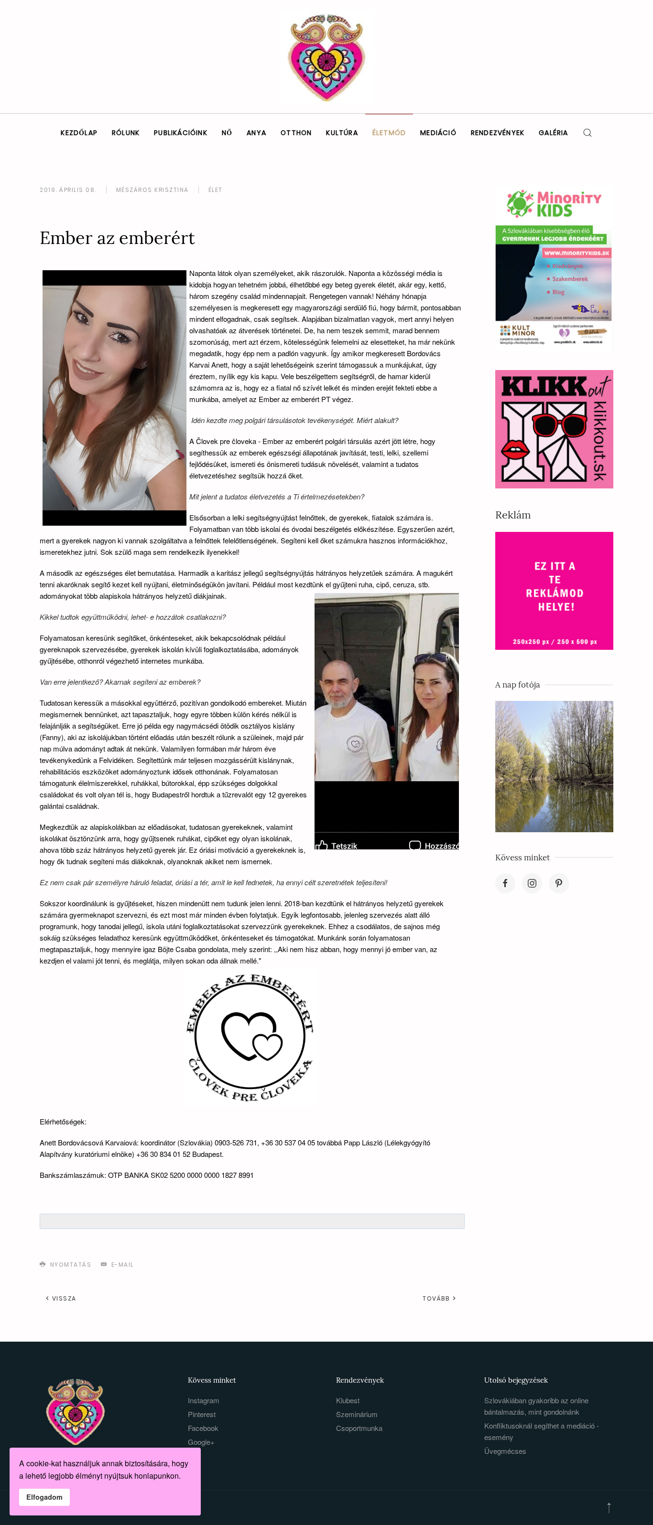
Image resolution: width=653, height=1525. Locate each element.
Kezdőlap (79, 133)
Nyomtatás (69, 1264)
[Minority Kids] (554, 267)
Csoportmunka (359, 1428)
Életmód (389, 133)
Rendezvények (497, 133)
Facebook (203, 1428)
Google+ (201, 1442)
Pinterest (202, 1414)
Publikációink (180, 133)
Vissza (63, 1298)
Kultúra (342, 133)
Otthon (296, 133)
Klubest (347, 1400)
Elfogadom (44, 1497)
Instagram (203, 1400)
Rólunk (126, 133)
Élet (215, 190)
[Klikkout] (554, 428)
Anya (256, 133)
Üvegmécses (505, 1451)
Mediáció (438, 133)
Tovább (437, 1298)
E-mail (121, 1264)
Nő (227, 133)
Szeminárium (357, 1414)
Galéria (553, 133)
